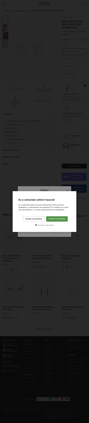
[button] (44, 225)
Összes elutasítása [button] (33, 219)
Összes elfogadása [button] (57, 219)
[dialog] (44, 211)
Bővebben (22, 212)
